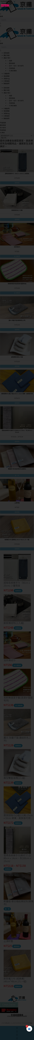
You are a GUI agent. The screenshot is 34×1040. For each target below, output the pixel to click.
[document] (17, 520)
